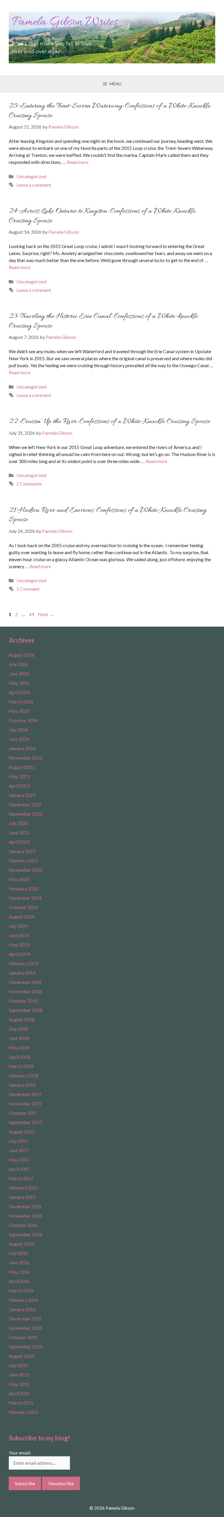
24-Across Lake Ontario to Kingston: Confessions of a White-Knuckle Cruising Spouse (102, 216)
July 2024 (18, 729)
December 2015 (25, 1318)
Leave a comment (33, 185)
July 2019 (18, 926)
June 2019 (19, 935)
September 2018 (25, 1010)
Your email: (20, 1452)
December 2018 (25, 982)
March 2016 (21, 1290)
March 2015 (21, 1402)
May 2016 (19, 1272)
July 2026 (18, 664)
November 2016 (25, 1215)
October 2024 (23, 720)
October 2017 (23, 1113)
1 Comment (28, 589)
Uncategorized (31, 176)
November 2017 (25, 1103)
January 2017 (22, 1197)
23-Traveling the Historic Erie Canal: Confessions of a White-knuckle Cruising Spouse (103, 321)
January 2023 (22, 795)
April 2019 (19, 954)
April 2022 (19, 842)
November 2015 (25, 1328)
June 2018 (19, 1038)
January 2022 (22, 851)
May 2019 (19, 944)
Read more (77, 162)
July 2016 (18, 1253)
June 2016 (19, 1262)
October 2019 (23, 907)
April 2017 (19, 1169)
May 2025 (19, 711)
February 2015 (23, 1412)
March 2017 (21, 1178)
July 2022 (18, 823)
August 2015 (21, 1356)
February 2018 (23, 1075)
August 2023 (21, 767)
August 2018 (21, 1019)
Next (46, 614)
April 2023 (19, 785)
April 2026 (19, 692)
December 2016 (25, 1206)
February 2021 (23, 860)
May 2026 (19, 683)
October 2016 (23, 1225)
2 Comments (29, 483)
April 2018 (19, 1057)
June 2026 (19, 673)
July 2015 (18, 1365)
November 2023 (25, 757)
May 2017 (19, 1159)
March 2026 (21, 701)
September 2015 (25, 1346)
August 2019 (21, 916)
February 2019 (23, 963)
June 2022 (19, 832)
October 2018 (23, 1000)
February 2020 (23, 888)
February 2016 (23, 1300)
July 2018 (18, 1028)
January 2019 (22, 972)
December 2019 (25, 898)
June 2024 (19, 739)
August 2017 (21, 1131)
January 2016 (22, 1309)
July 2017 (18, 1141)
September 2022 (25, 813)
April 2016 (19, 1281)
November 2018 (25, 991)
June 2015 (19, 1374)
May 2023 (19, 776)
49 (32, 614)
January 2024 (22, 748)
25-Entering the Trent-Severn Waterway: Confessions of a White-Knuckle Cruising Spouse (109, 110)
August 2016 (21, 1243)
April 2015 (19, 1393)
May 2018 (19, 1047)
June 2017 (19, 1150)
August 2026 (21, 655)
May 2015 (19, 1384)
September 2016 (25, 1234)
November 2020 (25, 870)
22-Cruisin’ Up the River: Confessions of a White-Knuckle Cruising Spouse (109, 422)
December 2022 (25, 804)
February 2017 (23, 1187)
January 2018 (22, 1085)
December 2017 (25, 1094)
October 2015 (23, 1337)
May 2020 (19, 879)
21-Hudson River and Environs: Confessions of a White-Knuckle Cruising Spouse (107, 515)
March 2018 (21, 1066)
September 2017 (25, 1122)
